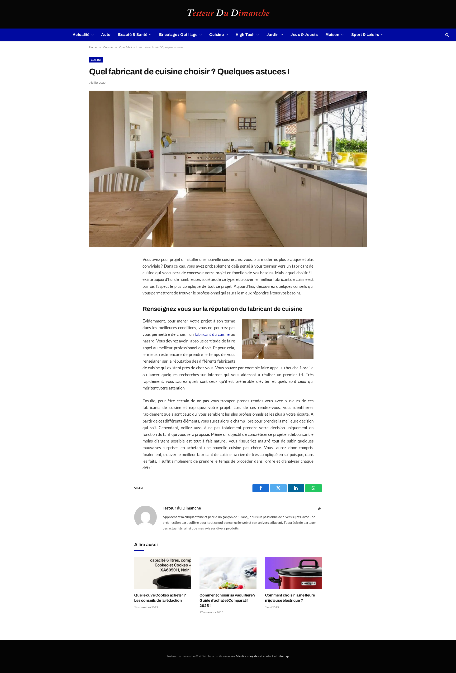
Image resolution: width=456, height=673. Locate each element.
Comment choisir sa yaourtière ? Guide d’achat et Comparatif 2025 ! (228, 600)
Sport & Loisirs (365, 35)
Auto (105, 35)
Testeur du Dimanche (182, 508)
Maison (332, 35)
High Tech (245, 35)
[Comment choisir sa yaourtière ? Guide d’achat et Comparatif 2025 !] (228, 573)
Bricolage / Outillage (178, 35)
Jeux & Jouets (304, 35)
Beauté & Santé (132, 35)
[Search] (446, 34)
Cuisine (216, 35)
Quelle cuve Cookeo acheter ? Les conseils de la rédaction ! (160, 597)
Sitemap (283, 656)
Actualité (81, 35)
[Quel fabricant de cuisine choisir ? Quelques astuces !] (228, 246)
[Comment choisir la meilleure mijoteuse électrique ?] (293, 573)
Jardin (272, 35)
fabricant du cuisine (212, 334)
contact (268, 656)
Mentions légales (247, 656)
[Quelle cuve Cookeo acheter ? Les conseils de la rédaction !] (162, 573)
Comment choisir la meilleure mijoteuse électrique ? (290, 597)
